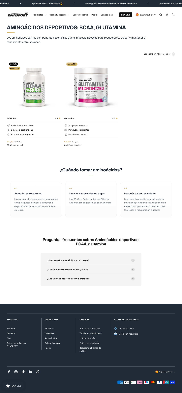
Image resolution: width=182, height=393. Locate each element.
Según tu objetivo (58, 14)
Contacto (11, 333)
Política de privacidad (89, 328)
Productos (38, 14)
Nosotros (11, 328)
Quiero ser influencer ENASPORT (16, 344)
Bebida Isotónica (52, 343)
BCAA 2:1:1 (12, 118)
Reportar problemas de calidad (90, 349)
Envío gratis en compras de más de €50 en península (108, 3)
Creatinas (49, 333)
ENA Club (125, 14)
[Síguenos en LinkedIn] (30, 372)
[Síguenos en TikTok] (23, 372)
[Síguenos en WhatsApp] (38, 372)
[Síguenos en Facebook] (9, 372)
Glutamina (69, 118)
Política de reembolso (89, 343)
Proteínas (49, 328)
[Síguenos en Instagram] (16, 372)
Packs (94, 14)
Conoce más (107, 14)
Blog (9, 338)
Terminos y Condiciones (90, 333)
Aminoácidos (51, 338)
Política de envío (87, 338)
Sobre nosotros (80, 14)
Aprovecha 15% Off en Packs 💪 (45, 3)
